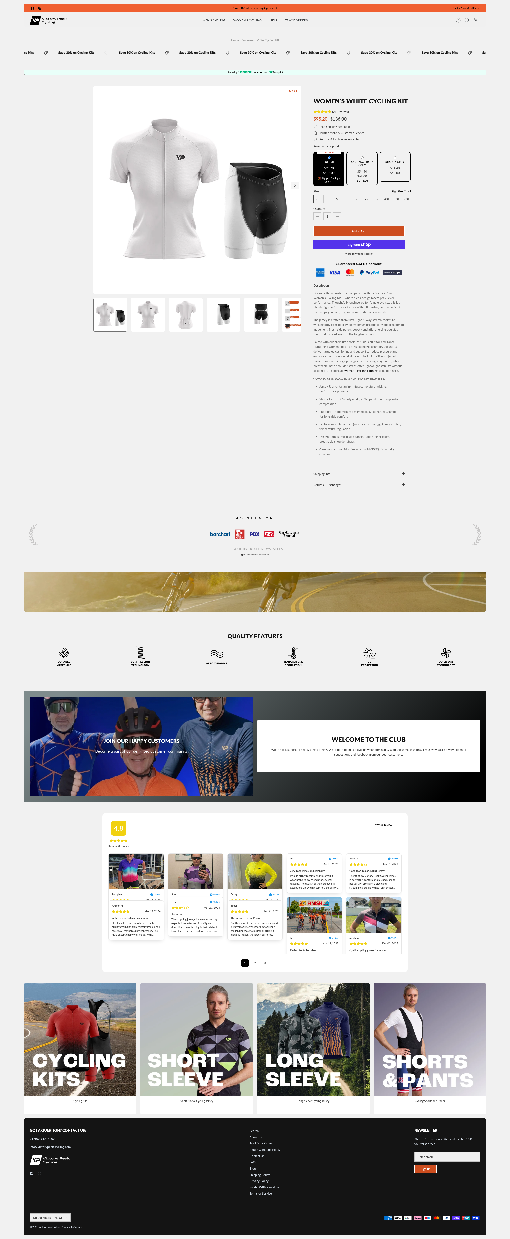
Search (254, 1131)
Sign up (425, 1169)
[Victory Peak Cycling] (48, 20)
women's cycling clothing (361, 370)
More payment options (359, 253)
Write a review (383, 824)
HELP (273, 20)
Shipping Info (322, 474)
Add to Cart (359, 231)
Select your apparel (326, 146)
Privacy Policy (259, 1181)
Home (235, 40)
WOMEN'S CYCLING (247, 20)
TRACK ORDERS (296, 20)
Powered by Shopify (71, 1227)
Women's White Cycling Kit (260, 40)
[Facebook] (32, 8)
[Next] (295, 185)
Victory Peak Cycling (49, 1227)
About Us (256, 1137)
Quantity (319, 208)
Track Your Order (261, 1143)
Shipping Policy (260, 1175)
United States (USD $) (464, 8)
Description (321, 285)
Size (316, 191)
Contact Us (257, 1156)
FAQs (253, 1162)
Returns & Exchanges (327, 485)
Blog (253, 1168)
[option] (197, 190)
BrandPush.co (262, 555)
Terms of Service (261, 1193)
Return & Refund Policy (265, 1149)
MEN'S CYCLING (214, 20)
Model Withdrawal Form (266, 1187)
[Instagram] (40, 8)
